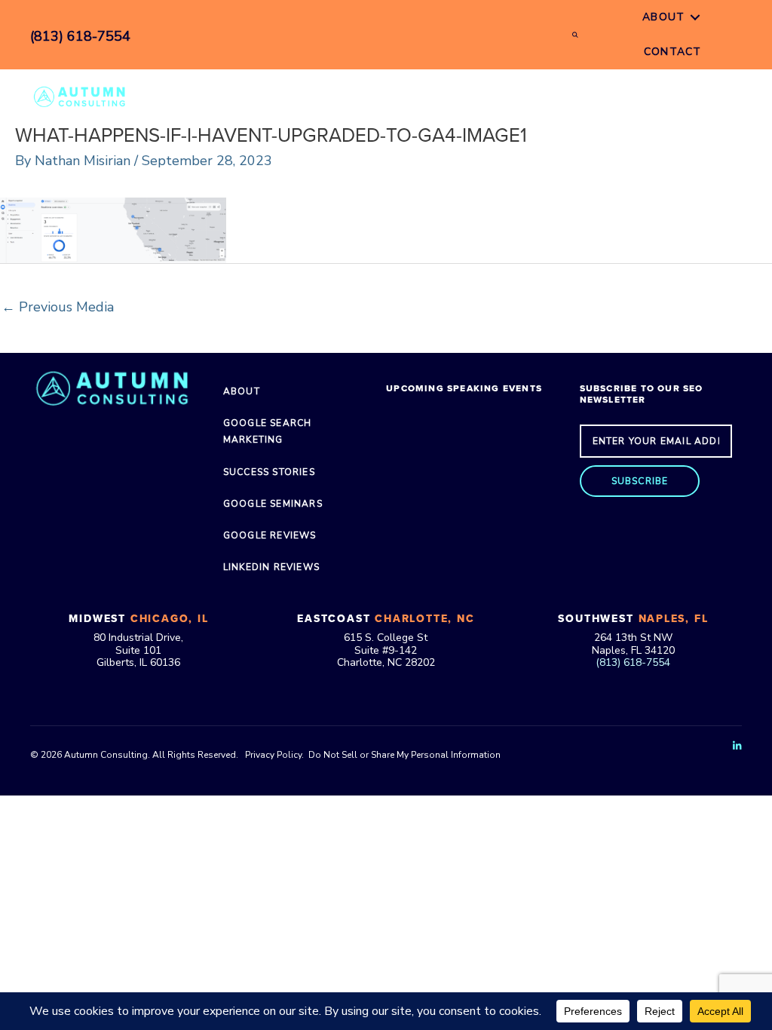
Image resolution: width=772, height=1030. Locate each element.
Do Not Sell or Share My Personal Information (404, 755)
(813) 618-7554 (633, 662)
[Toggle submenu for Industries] (495, 96)
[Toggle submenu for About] (695, 17)
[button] (640, 481)
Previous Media (58, 307)
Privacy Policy (273, 755)
